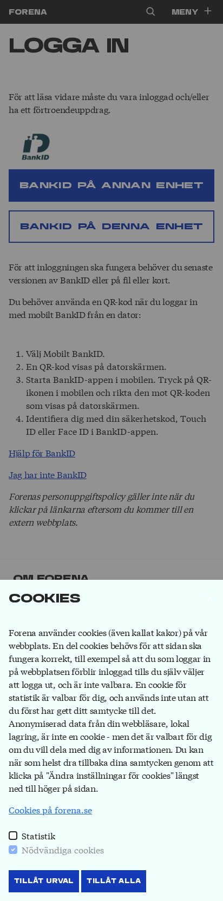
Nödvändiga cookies (63, 849)
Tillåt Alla (114, 881)
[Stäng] (210, 598)
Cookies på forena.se (50, 809)
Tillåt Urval (44, 881)
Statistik (38, 835)
